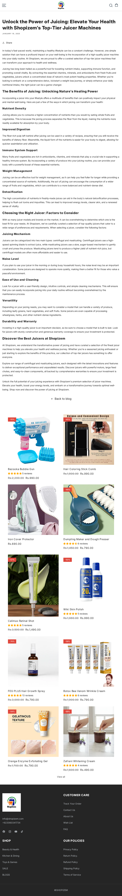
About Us (68, 816)
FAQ (65, 829)
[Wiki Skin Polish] (88, 580)
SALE (5, 868)
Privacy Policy (70, 849)
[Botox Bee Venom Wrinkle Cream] (88, 661)
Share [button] (9, 42)
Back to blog (63, 398)
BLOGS (6, 874)
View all (61, 776)
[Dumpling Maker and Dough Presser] (88, 509)
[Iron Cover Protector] (33, 509)
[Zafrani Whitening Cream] (88, 731)
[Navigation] (4, 5)
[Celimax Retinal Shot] (33, 586)
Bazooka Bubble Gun (21, 469)
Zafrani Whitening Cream (79, 761)
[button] (116, 5)
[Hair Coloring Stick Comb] (88, 439)
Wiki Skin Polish (73, 609)
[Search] (111, 5)
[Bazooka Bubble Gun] (33, 439)
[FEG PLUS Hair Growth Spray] (33, 661)
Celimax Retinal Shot (21, 620)
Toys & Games (9, 862)
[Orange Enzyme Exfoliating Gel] (33, 731)
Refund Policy (70, 862)
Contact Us (69, 810)
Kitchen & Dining (10, 855)
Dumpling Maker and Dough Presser (86, 539)
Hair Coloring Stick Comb (79, 469)
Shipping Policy (71, 868)
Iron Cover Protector (21, 539)
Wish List (68, 822)
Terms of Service (72, 874)
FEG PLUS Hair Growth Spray (26, 691)
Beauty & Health (10, 849)
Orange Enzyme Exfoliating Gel (27, 761)
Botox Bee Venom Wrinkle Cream (84, 691)
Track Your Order (72, 803)
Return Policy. (70, 855)
